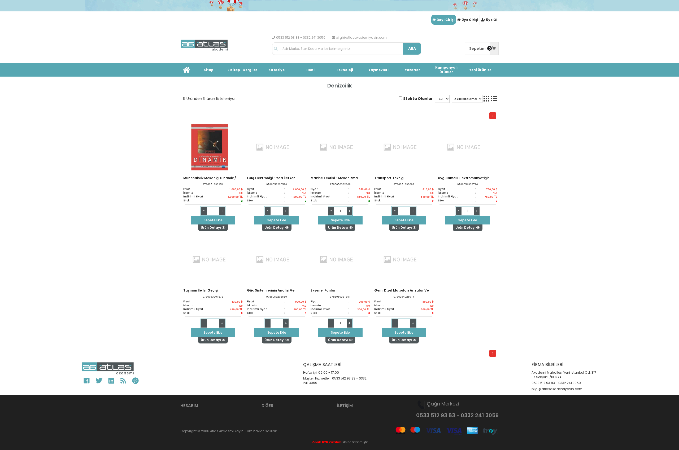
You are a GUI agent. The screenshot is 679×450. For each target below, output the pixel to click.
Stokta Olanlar (418, 98)
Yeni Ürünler (480, 70)
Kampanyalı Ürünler (446, 69)
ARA (412, 48)
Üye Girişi (470, 19)
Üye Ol (491, 19)
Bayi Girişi (446, 19)
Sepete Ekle (213, 220)
